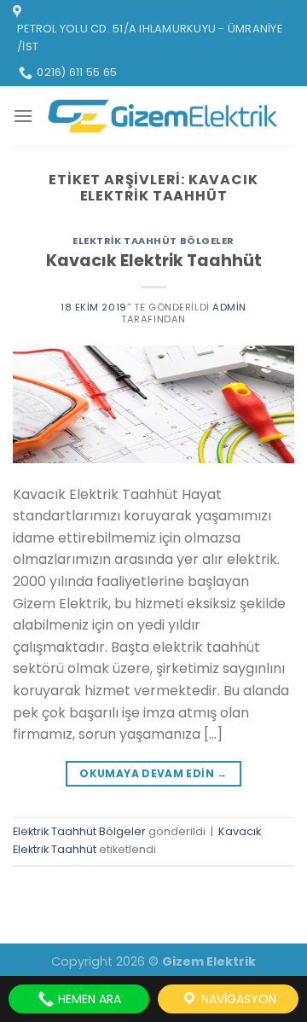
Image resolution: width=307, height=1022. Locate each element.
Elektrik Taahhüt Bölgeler (153, 240)
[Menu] (23, 115)
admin (229, 307)
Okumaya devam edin (153, 773)
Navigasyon (237, 998)
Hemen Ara (88, 998)
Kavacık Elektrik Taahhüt (154, 260)
